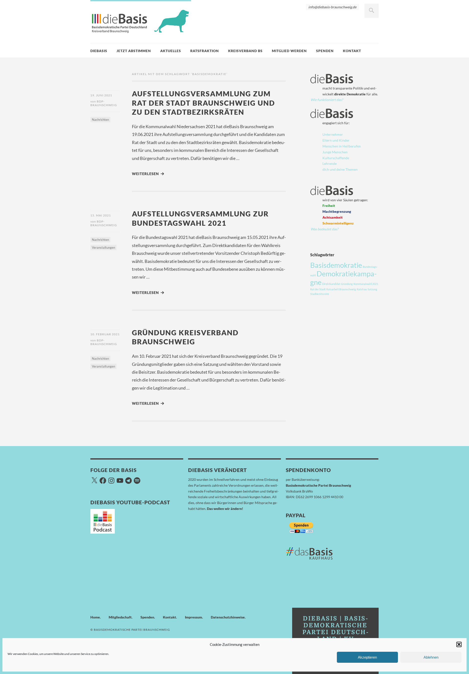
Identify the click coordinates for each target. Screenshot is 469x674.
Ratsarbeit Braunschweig (341, 289)
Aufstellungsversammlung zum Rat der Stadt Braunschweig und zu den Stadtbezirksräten (203, 102)
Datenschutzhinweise (228, 617)
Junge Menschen (335, 152)
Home (95, 617)
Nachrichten (100, 120)
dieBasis (98, 51)
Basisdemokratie (336, 265)
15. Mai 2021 (100, 215)
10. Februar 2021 (105, 334)
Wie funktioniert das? (326, 100)
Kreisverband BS (245, 51)
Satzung (372, 289)
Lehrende (329, 163)
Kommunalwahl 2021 (365, 283)
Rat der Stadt (318, 289)
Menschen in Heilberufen (341, 146)
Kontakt (352, 51)
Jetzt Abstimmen (134, 51)
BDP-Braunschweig (103, 103)
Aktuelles (170, 51)
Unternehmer (332, 134)
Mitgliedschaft (120, 617)
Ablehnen (431, 657)
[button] (459, 644)
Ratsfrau (362, 289)
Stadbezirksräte (319, 293)
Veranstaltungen (103, 247)
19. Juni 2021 (101, 95)
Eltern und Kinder (336, 140)
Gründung (347, 283)
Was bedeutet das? (324, 229)
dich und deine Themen (340, 169)
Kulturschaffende (335, 158)
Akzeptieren (367, 657)
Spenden (325, 51)
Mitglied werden (289, 51)
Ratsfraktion (204, 51)
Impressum (193, 617)
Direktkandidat (331, 283)
